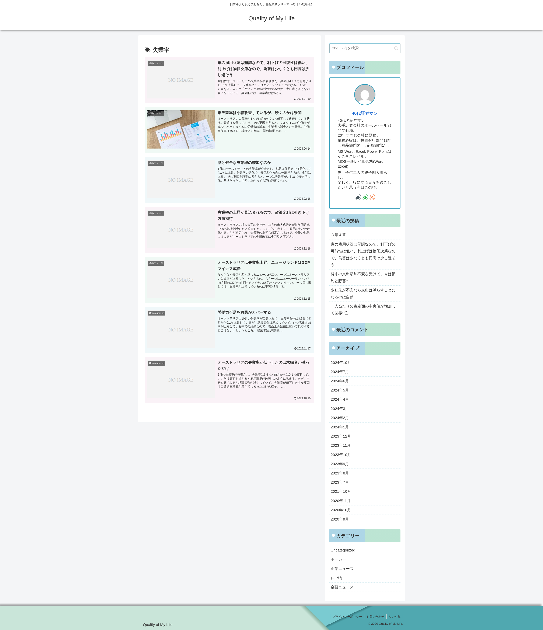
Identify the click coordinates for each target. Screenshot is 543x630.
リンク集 (395, 616)
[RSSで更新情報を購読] (372, 197)
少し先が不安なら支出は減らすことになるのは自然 (363, 293)
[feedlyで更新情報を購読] (365, 197)
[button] (396, 48)
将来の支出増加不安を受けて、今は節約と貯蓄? (363, 277)
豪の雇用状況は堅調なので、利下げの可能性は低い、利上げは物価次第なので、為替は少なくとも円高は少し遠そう (363, 254)
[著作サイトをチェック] (358, 197)
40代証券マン (365, 113)
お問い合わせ (375, 616)
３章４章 (338, 235)
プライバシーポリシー (347, 616)
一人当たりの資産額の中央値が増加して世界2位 (363, 309)
